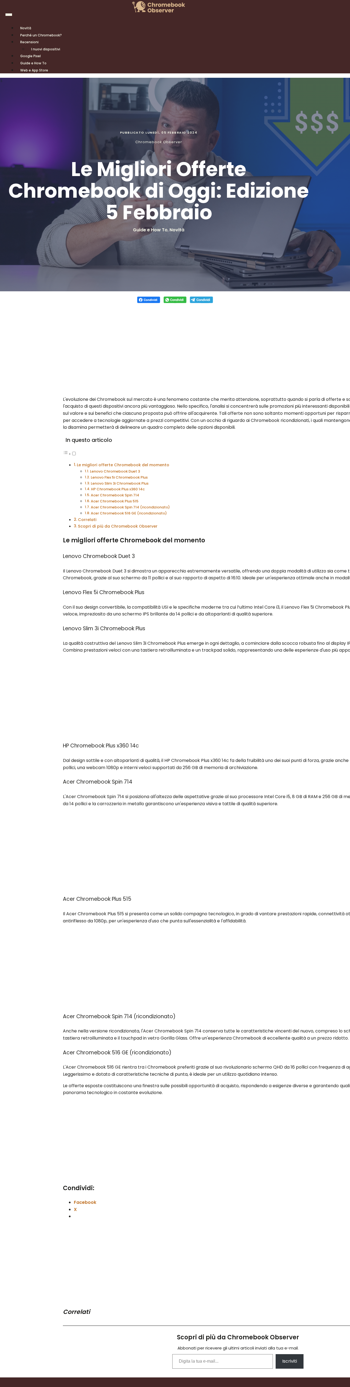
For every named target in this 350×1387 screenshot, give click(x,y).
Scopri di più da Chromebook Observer (118, 526)
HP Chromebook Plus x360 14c (118, 489)
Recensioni (29, 42)
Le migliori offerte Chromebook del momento (123, 465)
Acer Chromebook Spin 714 (115, 495)
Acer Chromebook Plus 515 (114, 501)
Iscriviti (289, 1361)
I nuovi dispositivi (45, 49)
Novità (177, 230)
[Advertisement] (175, 346)
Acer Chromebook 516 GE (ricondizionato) (129, 513)
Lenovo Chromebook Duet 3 (115, 471)
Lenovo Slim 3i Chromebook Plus (119, 483)
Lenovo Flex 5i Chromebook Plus (119, 477)
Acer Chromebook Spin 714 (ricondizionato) (130, 507)
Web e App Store (34, 70)
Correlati (87, 519)
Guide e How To (150, 230)
